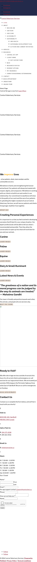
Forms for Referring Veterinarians (19, 73)
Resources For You (13, 65)
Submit (2, 508)
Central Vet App (12, 54)
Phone (2, 492)
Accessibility (11, 36)
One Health (14, 41)
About (5, 25)
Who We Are (11, 28)
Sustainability (12, 38)
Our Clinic (10, 33)
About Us (4, 210)
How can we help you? (7, 496)
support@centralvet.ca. (24, 489)
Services (6, 49)
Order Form (7, 81)
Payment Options (13, 68)
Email (2, 487)
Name (2, 479)
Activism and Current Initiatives (21, 46)
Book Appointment (9, 79)
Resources (7, 52)
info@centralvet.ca (8, 448)
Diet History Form (16, 60)
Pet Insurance (12, 71)
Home (5, 22)
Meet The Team (6, 304)
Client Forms (11, 57)
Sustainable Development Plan (21, 44)
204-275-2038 (5, 1)
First (15, 482)
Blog (8, 63)
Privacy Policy (12, 561)
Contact (6, 76)
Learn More (22, 91)
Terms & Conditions (24, 561)
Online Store (7, 84)
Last (15, 484)
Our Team (10, 30)
